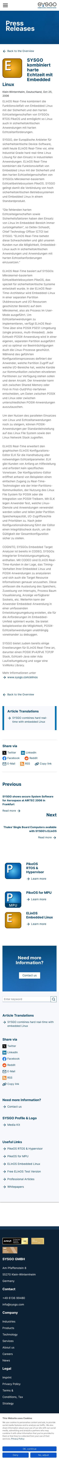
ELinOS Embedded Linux (23, 1163)
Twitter (11, 752)
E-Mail (11, 763)
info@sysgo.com (13, 1304)
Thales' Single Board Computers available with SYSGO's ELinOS (30, 829)
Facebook (13, 758)
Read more (9, 810)
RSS (27, 763)
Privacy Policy (17, 1439)
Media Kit (13, 1124)
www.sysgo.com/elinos (22, 677)
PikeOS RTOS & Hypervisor (25, 1148)
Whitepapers (15, 1186)
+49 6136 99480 (13, 1298)
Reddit (34, 758)
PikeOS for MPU (18, 1156)
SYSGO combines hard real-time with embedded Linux (29, 719)
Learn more (38, 878)
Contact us (29, 975)
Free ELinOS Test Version (24, 1171)
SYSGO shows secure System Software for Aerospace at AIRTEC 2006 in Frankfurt (27, 800)
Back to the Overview (20, 51)
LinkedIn (31, 752)
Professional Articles (20, 1179)
